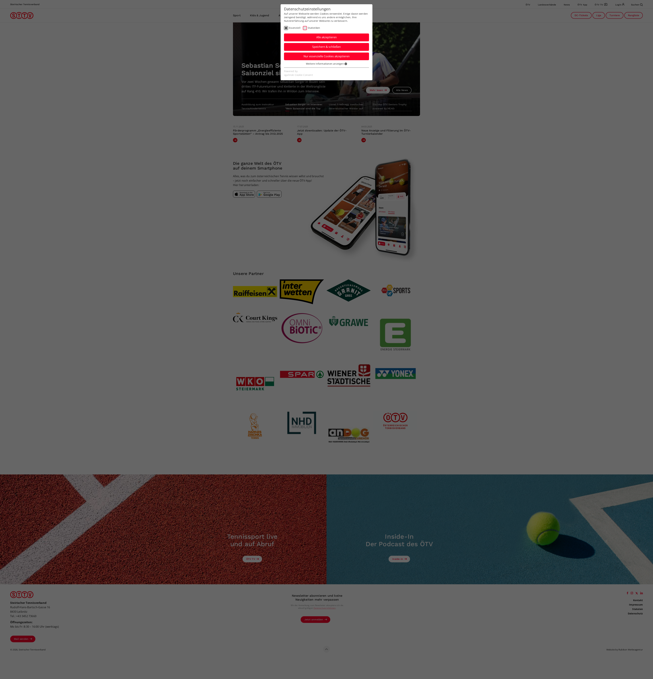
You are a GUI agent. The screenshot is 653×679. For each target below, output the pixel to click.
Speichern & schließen (326, 47)
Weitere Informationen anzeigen (325, 63)
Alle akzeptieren (326, 37)
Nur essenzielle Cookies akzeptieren (327, 56)
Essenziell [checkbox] (294, 27)
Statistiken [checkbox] (314, 27)
